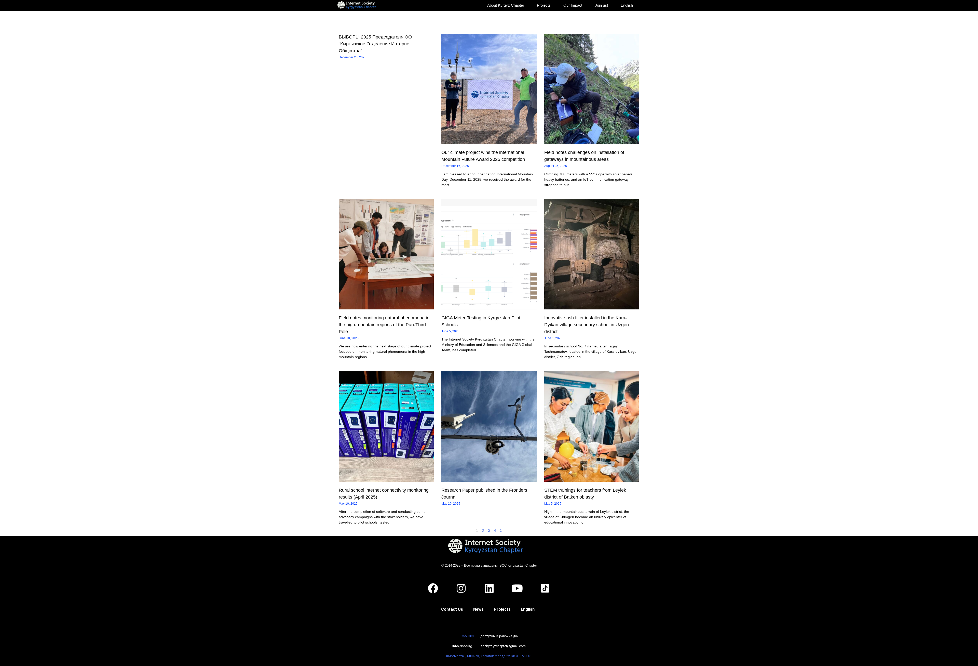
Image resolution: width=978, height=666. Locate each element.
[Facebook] (433, 588)
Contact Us (452, 609)
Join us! (601, 5)
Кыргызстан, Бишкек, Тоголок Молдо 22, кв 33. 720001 (489, 656)
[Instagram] (461, 588)
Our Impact (572, 5)
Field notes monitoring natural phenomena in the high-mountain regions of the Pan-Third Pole (384, 324)
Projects (544, 5)
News (478, 609)
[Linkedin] (489, 588)
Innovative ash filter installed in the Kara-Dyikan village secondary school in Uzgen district (586, 324)
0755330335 (468, 636)
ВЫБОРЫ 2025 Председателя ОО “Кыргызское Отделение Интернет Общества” (375, 43)
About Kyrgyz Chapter (505, 5)
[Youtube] (517, 588)
